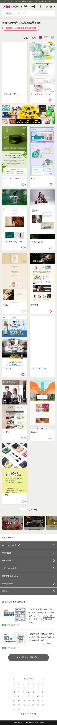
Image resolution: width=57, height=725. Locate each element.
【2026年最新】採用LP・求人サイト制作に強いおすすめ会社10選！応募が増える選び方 (41, 637)
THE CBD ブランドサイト (14, 242)
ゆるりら (7, 368)
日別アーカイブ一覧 (28, 714)
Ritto (33, 178)
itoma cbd (34, 432)
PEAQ (6, 495)
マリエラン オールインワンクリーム (42, 94)
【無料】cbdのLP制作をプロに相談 (20, 28)
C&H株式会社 (37, 242)
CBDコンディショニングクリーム (14, 178)
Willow (6, 305)
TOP (3, 537)
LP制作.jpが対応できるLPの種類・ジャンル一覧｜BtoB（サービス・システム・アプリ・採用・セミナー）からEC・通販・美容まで (41, 612)
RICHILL (34, 305)
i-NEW (6, 432)
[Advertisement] (14, 67)
